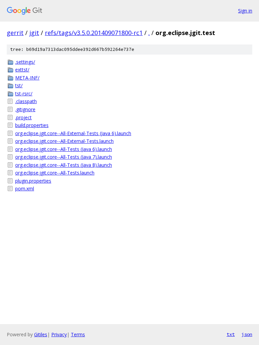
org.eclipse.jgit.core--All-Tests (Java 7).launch (63, 157)
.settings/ (25, 62)
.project (23, 117)
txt (231, 334)
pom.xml (24, 188)
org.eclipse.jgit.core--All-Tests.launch (54, 172)
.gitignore (25, 109)
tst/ (19, 85)
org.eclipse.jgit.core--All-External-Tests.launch (64, 141)
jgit (34, 33)
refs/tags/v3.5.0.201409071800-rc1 (94, 33)
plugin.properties (33, 181)
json (246, 334)
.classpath (26, 101)
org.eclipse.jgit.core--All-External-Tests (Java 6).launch (73, 133)
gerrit (15, 33)
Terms (78, 334)
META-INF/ (27, 77)
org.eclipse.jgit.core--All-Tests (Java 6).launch (63, 149)
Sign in (245, 10)
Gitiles (40, 334)
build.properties (32, 125)
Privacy (59, 334)
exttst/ (22, 69)
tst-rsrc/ (23, 93)
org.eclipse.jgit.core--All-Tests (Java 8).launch (63, 165)
